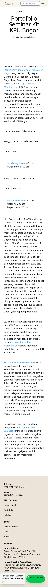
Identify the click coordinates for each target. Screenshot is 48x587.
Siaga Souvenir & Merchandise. (20, 85)
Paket (6, 531)
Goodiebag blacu (16, 163)
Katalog (7, 515)
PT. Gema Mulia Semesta (19, 429)
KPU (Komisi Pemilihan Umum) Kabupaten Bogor (24, 70)
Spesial (7, 536)
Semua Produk (11, 526)
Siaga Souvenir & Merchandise (17, 344)
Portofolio (8, 510)
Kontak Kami (10, 505)
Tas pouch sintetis (16, 200)
